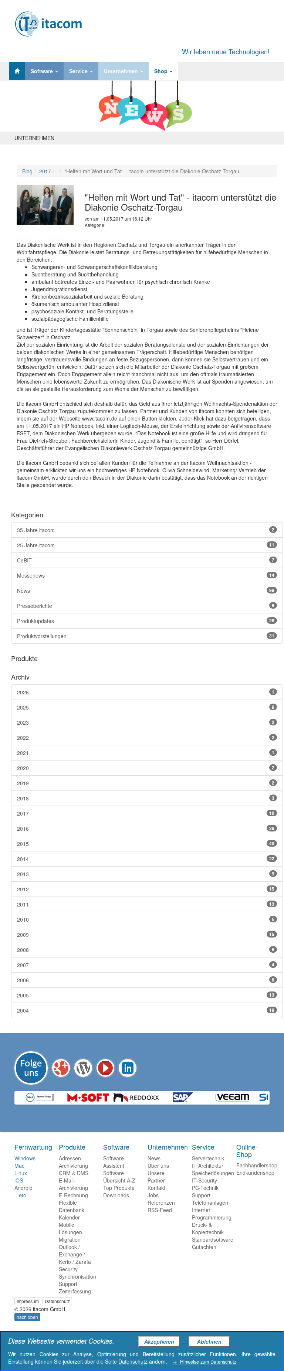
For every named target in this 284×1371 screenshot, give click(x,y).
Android (23, 1187)
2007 (145, 965)
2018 (145, 798)
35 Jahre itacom (145, 530)
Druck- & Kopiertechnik (208, 1228)
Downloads (116, 1195)
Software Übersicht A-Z (119, 1176)
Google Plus (61, 1068)
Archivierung (73, 1165)
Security (68, 1269)
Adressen (70, 1158)
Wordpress (83, 1068)
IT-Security (204, 1180)
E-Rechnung (73, 1195)
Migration (70, 1239)
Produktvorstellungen (145, 636)
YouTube (105, 1068)
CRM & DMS (73, 1173)
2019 (145, 783)
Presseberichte (145, 605)
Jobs (153, 1195)
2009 (145, 934)
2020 (145, 768)
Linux (20, 1173)
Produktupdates (145, 621)
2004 (145, 1010)
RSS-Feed (160, 1210)
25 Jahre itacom (145, 545)
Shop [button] (161, 71)
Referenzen (161, 1202)
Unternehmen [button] (121, 71)
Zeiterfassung (75, 1291)
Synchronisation (77, 1276)
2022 (145, 737)
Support (68, 1283)
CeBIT (145, 560)
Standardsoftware (212, 1239)
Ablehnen (209, 1341)
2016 (145, 828)
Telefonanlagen (210, 1202)
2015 (145, 843)
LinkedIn (127, 1068)
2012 (145, 889)
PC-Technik (205, 1187)
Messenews (145, 575)
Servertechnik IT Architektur (208, 1161)
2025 (145, 707)
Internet (201, 1210)
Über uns (158, 1165)
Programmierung (211, 1217)
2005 (145, 995)
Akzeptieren (159, 1341)
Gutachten (204, 1247)
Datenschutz (57, 1301)
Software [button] (42, 71)
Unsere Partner (156, 1176)
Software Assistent (113, 1161)
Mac (19, 1165)
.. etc (20, 1195)
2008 (145, 949)
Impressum (28, 1301)
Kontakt (156, 1187)
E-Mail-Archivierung (73, 1184)
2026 (145, 692)
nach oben (27, 1317)
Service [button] (79, 71)
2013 (145, 874)
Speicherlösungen (213, 1173)
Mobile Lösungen (70, 1228)
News (145, 590)
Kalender (69, 1217)
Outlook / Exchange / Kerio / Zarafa (75, 1254)
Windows (25, 1158)
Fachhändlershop (256, 1165)
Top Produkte (119, 1187)
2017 (45, 171)
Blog (27, 171)
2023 (145, 722)
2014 (145, 859)
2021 (145, 752)
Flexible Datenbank (71, 1206)
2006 (145, 980)
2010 (145, 919)
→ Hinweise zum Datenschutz (204, 1361)
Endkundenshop (255, 1172)
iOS (18, 1180)
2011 (145, 904)
